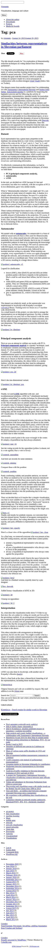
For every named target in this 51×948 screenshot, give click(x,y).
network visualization (14, 825)
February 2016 (11, 875)
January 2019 (11, 868)
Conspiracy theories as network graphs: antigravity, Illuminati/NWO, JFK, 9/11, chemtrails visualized (26, 801)
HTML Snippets (16, 946)
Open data (10, 829)
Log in (8, 848)
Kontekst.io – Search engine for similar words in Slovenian (24, 710)
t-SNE (16, 394)
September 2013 (12, 906)
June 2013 (10, 913)
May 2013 (10, 915)
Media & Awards (12, 26)
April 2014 (10, 895)
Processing (10, 831)
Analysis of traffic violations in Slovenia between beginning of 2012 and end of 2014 (25, 772)
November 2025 (12, 864)
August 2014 (11, 891)
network (9, 823)
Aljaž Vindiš (35, 81)
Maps (8, 818)
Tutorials (9, 834)
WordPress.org (11, 854)
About (16, 691)
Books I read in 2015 (14, 744)
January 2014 (11, 900)
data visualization (12, 814)
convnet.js (5, 308)
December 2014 (12, 886)
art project (10, 811)
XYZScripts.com (34, 946)
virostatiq (7, 38)
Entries (10, 850)
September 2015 (12, 880)
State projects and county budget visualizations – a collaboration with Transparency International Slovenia (27, 734)
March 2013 (10, 919)
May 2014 (10, 893)
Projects (9, 24)
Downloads (10, 22)
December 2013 (12, 902)
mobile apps (10, 820)
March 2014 (10, 897)
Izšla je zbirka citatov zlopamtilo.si (19, 726)
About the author (12, 19)
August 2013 (11, 908)
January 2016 (11, 877)
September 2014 (12, 888)
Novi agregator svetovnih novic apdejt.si (22, 724)
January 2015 (11, 884)
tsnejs (19, 674)
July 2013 (10, 911)
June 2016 (10, 871)
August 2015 (11, 882)
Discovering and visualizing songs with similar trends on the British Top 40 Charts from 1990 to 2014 (28, 787)
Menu (4, 15)
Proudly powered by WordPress (13, 940)
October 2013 (11, 904)
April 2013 (10, 917)
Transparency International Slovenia (21, 90)
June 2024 (10, 866)
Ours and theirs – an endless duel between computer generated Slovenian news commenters (26, 792)
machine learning (12, 816)
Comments (12, 852)
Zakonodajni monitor (15, 92)
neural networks (12, 827)
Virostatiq (5, 7)
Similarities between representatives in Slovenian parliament (24, 45)
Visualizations (11, 838)
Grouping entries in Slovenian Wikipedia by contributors (28, 764)
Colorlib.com (6, 942)
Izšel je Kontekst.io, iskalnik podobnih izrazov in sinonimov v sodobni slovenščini (25, 730)
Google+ (4, 924)
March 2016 (10, 873)
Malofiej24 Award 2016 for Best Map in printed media (27, 738)
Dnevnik (45, 120)
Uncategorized (11, 836)
